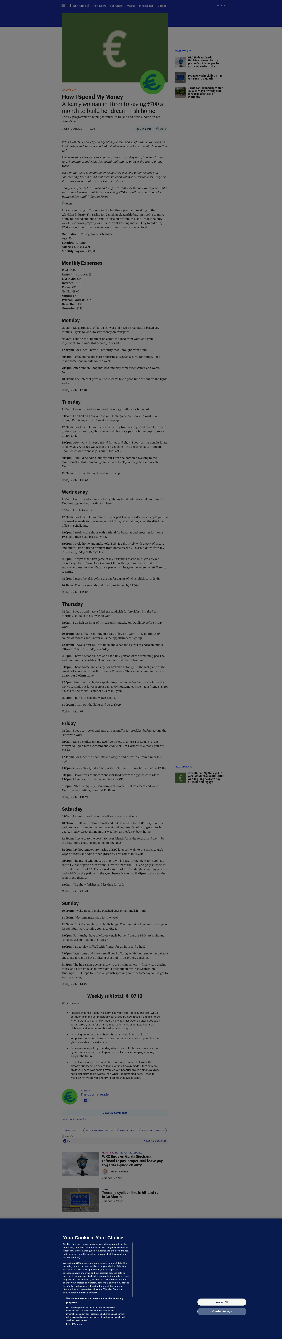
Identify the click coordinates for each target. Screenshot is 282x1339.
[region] (141, 1278)
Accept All (222, 1302)
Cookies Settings (222, 1311)
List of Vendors (74, 1324)
